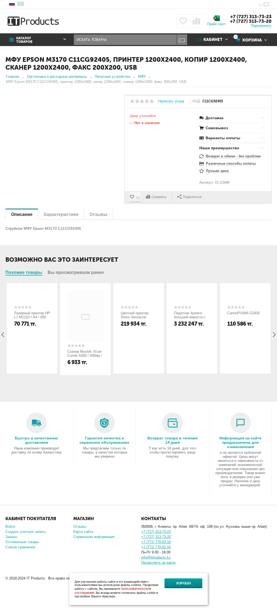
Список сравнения (20, 547)
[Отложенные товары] (183, 21)
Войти (10, 526)
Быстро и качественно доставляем (36, 440)
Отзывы (79, 526)
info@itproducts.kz (156, 557)
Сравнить (158, 197)
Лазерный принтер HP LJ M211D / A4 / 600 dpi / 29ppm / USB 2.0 (32, 317)
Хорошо (183, 583)
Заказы (11, 537)
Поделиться (192, 197)
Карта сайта (83, 532)
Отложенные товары (22, 542)
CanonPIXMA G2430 (243, 313)
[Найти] (182, 39)
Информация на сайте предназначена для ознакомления (240, 442)
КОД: (197, 101)
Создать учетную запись (25, 532)
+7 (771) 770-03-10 (156, 542)
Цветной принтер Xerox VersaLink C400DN (135, 317)
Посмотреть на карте (158, 563)
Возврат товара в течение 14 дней (172, 440)
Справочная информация (93, 537)
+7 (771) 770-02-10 (156, 547)
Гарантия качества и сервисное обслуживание (104, 440)
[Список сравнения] (196, 21)
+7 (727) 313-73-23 (251, 16)
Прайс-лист (216, 24)
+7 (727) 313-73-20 (251, 21)
